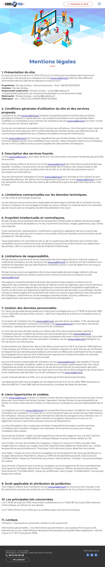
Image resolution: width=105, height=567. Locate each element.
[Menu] (99, 4)
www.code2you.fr (59, 78)
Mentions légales (23, 551)
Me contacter (19, 560)
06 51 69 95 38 (16, 555)
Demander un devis (79, 4)
